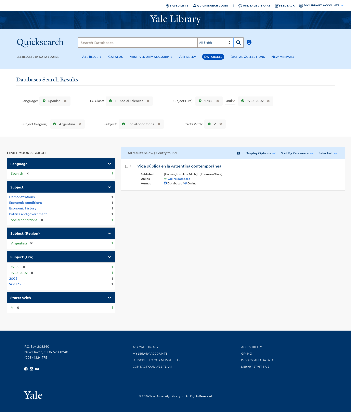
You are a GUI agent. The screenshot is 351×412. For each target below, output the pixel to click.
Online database (179, 178)
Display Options (258, 153)
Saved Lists (178, 5)
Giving (246, 353)
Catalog (115, 57)
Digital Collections (248, 57)
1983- (208, 101)
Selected (325, 153)
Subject (17, 186)
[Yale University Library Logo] (175, 19)
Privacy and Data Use (258, 360)
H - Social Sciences (129, 101)
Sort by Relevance (295, 153)
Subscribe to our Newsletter (157, 360)
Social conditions (141, 124)
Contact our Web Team (152, 366)
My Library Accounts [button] (321, 5)
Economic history (22, 208)
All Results (92, 57)
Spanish (54, 101)
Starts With (20, 297)
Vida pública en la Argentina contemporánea (179, 166)
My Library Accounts (150, 353)
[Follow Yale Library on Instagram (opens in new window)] (31, 369)
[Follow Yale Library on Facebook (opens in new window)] (25, 369)
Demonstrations (22, 197)
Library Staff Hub (255, 366)
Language (18, 163)
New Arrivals (283, 57)
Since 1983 (17, 284)
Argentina (67, 124)
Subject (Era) (22, 256)
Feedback (287, 5)
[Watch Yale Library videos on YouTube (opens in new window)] (37, 369)
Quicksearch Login (212, 5)
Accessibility (251, 347)
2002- (13, 279)
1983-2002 (255, 101)
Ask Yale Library (256, 5)
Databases (213, 57)
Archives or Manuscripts (151, 57)
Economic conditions (25, 203)
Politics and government (28, 214)
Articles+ (187, 57)
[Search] (238, 42)
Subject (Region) (25, 233)
